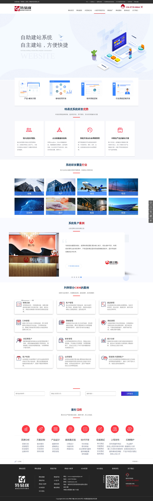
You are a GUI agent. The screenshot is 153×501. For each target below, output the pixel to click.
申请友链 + (135, 461)
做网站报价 (99, 1)
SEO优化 (100, 468)
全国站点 (92, 1)
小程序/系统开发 (99, 10)
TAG (87, 1)
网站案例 (118, 10)
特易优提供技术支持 (90, 498)
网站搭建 (38, 468)
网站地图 (136, 1)
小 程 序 (56, 480)
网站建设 (79, 10)
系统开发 (53, 468)
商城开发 (57, 477)
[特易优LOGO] (23, 8)
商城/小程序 (69, 468)
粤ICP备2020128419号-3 (76, 498)
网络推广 (110, 10)
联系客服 (130, 1)
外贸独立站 (88, 10)
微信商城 (57, 487)
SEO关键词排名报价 (121, 1)
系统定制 (57, 484)
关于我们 (131, 468)
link (19, 461)
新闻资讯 (115, 468)
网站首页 (71, 10)
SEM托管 (84, 468)
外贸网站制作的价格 (109, 1)
